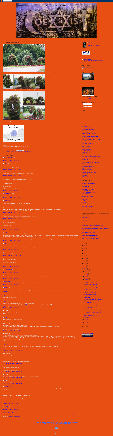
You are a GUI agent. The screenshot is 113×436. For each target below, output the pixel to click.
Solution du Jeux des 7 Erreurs (90, 289)
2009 (85, 266)
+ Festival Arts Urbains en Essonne (89, 183)
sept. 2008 (87, 274)
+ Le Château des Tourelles (87, 143)
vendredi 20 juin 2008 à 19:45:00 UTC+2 (13, 391)
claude (5, 207)
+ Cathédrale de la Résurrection (88, 129)
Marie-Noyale (6, 178)
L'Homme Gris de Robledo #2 (89, 309)
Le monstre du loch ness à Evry (90, 292)
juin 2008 (86, 279)
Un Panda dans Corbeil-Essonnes (90, 294)
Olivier (89, 42)
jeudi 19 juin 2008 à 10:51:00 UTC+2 (12, 249)
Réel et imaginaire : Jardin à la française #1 (92, 312)
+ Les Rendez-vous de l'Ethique (88, 206)
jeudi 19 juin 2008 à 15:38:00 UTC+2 (12, 278)
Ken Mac (6, 317)
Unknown (6, 287)
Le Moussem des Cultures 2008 (90, 297)
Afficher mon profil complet (93, 45)
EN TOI (83, 82)
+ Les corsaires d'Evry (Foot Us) (88, 155)
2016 (85, 255)
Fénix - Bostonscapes (8, 344)
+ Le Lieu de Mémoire (86, 146)
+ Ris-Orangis (84, 220)
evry (12, 151)
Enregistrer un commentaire (8, 412)
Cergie (5, 232)
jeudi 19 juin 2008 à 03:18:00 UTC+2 (12, 175)
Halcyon (5, 243)
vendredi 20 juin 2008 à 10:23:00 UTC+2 (13, 371)
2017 (85, 253)
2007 (85, 326)
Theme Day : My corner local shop (90, 315)
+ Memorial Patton (85, 159)
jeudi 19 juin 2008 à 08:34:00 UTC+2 (12, 218)
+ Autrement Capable (86, 182)
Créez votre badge (90, 67)
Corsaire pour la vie (88, 307)
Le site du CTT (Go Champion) (88, 333)
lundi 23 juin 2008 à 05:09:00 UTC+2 (12, 409)
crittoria (5, 163)
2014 (85, 258)
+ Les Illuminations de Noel (87, 205)
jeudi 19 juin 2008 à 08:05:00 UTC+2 (12, 212)
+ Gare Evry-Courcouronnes (87, 132)
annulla (5, 393)
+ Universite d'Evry (85, 176)
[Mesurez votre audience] (56, 434)
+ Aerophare (84, 126)
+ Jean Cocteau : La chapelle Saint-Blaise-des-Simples (92, 225)
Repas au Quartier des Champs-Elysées (91, 287)
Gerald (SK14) (7, 386)
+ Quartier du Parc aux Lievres (88, 173)
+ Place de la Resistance (87, 163)
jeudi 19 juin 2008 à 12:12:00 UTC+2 (12, 266)
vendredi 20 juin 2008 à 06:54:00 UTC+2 (13, 350)
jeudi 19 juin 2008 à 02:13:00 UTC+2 (12, 169)
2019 (85, 250)
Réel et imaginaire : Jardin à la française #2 (92, 310)
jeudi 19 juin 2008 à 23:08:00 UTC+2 (12, 342)
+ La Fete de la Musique (86, 187)
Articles (85, 104)
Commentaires (86, 106)
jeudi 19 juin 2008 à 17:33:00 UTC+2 (12, 299)
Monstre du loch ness (18, 151)
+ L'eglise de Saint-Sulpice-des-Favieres (89, 227)
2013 (85, 260)
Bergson (5, 221)
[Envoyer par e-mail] (18, 150)
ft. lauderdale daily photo (8, 157)
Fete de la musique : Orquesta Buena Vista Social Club (94, 282)
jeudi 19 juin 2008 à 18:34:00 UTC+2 (12, 307)
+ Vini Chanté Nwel (85, 209)
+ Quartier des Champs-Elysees (88, 166)
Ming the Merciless (7, 366)
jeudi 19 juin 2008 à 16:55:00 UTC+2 (12, 293)
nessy (25, 151)
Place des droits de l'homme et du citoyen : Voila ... (94, 281)
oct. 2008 (86, 273)
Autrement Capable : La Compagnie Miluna (92, 300)
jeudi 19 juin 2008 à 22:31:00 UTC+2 (12, 330)
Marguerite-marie (7, 281)
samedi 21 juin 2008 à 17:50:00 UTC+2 (12, 403)
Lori (5, 275)
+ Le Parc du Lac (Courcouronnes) (88, 150)
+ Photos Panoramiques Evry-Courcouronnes (90, 162)
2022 (85, 247)
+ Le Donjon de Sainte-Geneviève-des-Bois (90, 238)
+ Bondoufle (84, 215)
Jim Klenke (6, 172)
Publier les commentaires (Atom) (14, 416)
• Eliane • (6, 406)
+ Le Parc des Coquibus (86, 149)
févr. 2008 (87, 322)
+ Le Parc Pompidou (86, 153)
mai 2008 (86, 317)
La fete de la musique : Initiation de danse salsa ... (93, 286)
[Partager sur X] (20, 150)
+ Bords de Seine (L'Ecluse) (87, 127)
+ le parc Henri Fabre (86, 152)
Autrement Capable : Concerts (90, 302)
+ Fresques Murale (85, 130)
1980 (26, 304)
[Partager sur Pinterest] (23, 150)
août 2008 (87, 276)
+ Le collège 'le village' (86, 145)
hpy (5, 215)
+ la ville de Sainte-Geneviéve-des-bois (89, 235)
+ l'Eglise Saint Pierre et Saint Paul (89, 133)
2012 (85, 261)
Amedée (9, 151)
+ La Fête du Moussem (86, 195)
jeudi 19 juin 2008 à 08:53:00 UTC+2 (12, 229)
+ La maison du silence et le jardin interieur (90, 136)
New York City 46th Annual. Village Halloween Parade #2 (94, 60)
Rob (5, 295)
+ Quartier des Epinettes (86, 168)
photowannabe (7, 200)
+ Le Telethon (84, 202)
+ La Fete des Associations (87, 189)
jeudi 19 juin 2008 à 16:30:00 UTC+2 (12, 284)
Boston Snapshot (6, 291)
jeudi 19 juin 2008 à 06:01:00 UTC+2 (12, 197)
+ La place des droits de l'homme (88, 137)
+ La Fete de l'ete (85, 186)
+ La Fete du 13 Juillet (86, 190)
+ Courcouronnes (85, 217)
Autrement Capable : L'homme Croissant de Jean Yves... (95, 299)
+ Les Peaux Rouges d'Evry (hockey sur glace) (91, 156)
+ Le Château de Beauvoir (87, 142)
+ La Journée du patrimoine (87, 196)
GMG (5, 301)
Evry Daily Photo (56, 5)
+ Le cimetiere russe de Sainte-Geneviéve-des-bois (92, 236)
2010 (85, 265)
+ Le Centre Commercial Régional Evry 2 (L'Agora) (91, 139)
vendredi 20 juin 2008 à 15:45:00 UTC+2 (13, 377)
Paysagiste (29, 151)
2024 (85, 243)
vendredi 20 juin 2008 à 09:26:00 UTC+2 (13, 363)
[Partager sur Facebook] (21, 150)
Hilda (5, 258)
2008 (85, 268)
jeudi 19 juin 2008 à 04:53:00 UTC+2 (12, 190)
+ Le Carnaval (84, 199)
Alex (5, 380)
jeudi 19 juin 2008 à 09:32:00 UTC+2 (12, 240)
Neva (5, 374)
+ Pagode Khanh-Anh (86, 160)
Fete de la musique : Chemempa (90, 284)
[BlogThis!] (19, 150)
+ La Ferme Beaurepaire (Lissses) (88, 232)
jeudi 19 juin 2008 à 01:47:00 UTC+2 (12, 160)
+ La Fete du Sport (85, 193)
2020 (85, 248)
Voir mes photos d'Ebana (87, 98)
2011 (85, 263)
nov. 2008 (86, 271)
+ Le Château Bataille (86, 140)
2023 (85, 245)
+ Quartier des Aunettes (86, 165)
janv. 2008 (87, 324)
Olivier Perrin (84, 67)
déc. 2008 (87, 269)
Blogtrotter (5, 306)
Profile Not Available (8, 269)
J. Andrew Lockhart (7, 193)
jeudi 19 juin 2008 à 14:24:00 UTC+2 (12, 272)
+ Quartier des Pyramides (87, 169)
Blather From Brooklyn (7, 402)
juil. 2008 (86, 278)
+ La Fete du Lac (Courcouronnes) (88, 192)
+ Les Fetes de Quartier (86, 203)
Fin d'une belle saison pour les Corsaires (92, 305)
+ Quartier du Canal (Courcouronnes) (89, 172)
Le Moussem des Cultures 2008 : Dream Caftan (93, 295)
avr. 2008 (86, 319)
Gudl (5, 310)
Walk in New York (87, 59)
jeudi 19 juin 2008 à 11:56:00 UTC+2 (12, 255)
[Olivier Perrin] (82, 68)
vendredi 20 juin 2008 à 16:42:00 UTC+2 (13, 383)
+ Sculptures (84, 175)
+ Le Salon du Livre (86, 200)
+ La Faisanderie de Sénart (87, 231)
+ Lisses (83, 218)
